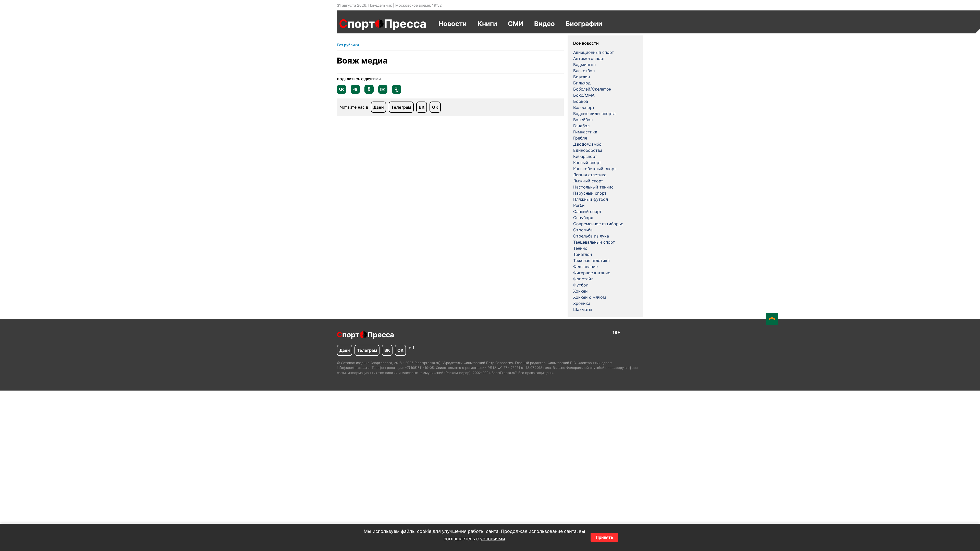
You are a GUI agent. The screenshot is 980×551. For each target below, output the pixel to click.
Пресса (405, 24)
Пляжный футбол (590, 199)
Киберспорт (585, 156)
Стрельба (583, 229)
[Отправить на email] (382, 92)
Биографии (584, 24)
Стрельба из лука (591, 236)
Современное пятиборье (598, 223)
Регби (579, 205)
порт (357, 24)
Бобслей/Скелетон (592, 89)
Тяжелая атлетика (591, 260)
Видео (544, 24)
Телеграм (401, 107)
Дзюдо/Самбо (587, 144)
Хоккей (580, 291)
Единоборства (587, 150)
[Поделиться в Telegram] (355, 92)
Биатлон (581, 76)
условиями (492, 538)
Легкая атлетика (589, 174)
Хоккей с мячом (589, 297)
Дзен (378, 107)
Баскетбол (584, 70)
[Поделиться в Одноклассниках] (369, 92)
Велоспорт (584, 107)
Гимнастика (585, 131)
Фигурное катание (591, 272)
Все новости (586, 43)
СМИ (515, 24)
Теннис (580, 248)
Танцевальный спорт (594, 242)
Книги (487, 24)
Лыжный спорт (588, 180)
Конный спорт (587, 162)
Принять (604, 537)
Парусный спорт (590, 193)
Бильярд (582, 82)
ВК (421, 107)
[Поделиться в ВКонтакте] (341, 92)
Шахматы (582, 309)
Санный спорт (587, 211)
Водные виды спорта (594, 113)
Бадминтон (584, 64)
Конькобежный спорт (594, 168)
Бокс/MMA (584, 95)
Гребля (580, 138)
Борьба (580, 101)
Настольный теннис (593, 187)
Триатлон (582, 254)
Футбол (580, 284)
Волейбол (583, 119)
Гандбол (581, 125)
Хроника (581, 303)
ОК (435, 107)
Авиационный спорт (593, 52)
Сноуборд (583, 217)
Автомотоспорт (589, 58)
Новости (452, 24)
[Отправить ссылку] (396, 92)
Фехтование (585, 266)
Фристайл (583, 278)
